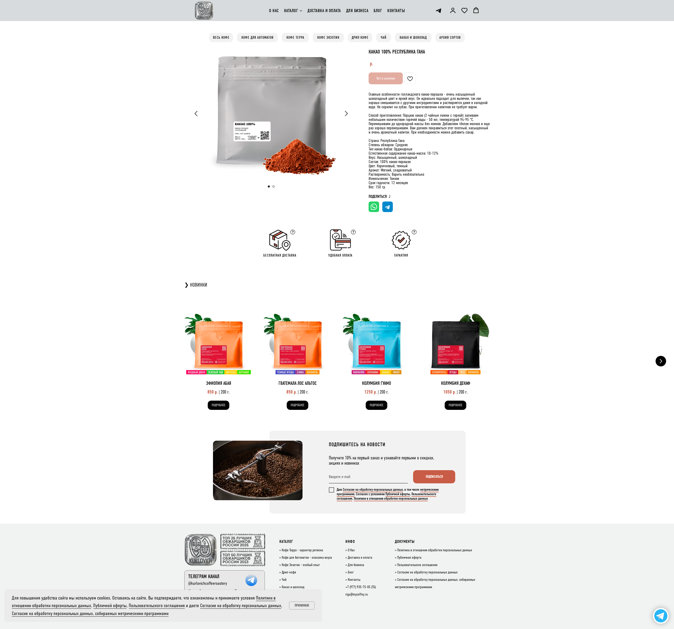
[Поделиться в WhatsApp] (374, 207)
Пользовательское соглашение (417, 565)
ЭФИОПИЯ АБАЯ (218, 383)
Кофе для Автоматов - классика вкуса (307, 557)
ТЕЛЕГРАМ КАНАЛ (203, 576)
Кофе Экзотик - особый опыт (301, 565)
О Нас (351, 550)
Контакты (354, 580)
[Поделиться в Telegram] (387, 207)
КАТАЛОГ (291, 10)
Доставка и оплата (360, 557)
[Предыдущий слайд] (196, 113)
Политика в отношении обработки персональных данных (434, 550)
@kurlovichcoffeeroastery (207, 583)
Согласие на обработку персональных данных (373, 489)
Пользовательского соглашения (157, 605)
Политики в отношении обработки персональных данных (391, 498)
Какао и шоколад (293, 587)
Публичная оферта (409, 557)
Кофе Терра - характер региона (302, 550)
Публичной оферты (397, 494)
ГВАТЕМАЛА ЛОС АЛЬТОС (298, 383)
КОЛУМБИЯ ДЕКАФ (455, 383)
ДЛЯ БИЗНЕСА (357, 10)
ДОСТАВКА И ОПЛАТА (324, 10)
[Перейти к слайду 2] (273, 186)
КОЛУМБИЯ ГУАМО (376, 383)
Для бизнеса (356, 565)
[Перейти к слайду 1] (269, 186)
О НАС (274, 10)
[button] (453, 10)
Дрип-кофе (289, 572)
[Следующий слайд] (346, 113)
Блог (351, 572)
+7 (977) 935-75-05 (357, 587)
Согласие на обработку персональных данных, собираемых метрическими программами (90, 613)
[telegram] (438, 10)
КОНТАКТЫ (396, 10)
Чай (284, 580)
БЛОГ (378, 10)
